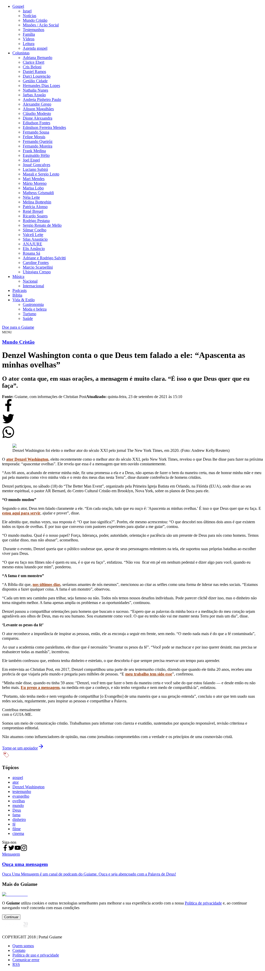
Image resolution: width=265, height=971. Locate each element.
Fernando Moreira (37, 146)
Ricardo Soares (35, 216)
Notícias (29, 15)
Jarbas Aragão (34, 95)
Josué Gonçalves (36, 165)
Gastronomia (33, 304)
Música (18, 276)
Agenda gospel (35, 48)
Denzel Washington (28, 787)
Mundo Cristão (35, 20)
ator (15, 782)
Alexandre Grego (37, 104)
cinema (18, 833)
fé (14, 824)
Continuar (11, 917)
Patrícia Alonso (35, 206)
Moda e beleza (35, 309)
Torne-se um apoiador (20, 748)
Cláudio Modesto (37, 113)
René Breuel (33, 211)
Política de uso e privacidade (35, 955)
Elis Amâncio (34, 248)
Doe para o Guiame (18, 327)
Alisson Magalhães (38, 109)
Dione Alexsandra (37, 118)
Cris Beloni (32, 67)
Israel (27, 11)
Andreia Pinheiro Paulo (42, 99)
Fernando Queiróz (38, 141)
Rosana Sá (31, 253)
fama (16, 815)
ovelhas (18, 801)
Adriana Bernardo (37, 57)
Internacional (33, 286)
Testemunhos (33, 29)
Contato (18, 950)
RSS (16, 964)
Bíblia (17, 295)
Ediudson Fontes (36, 123)
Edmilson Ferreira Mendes (44, 127)
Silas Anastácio (35, 239)
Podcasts (19, 290)
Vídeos (28, 39)
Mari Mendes (34, 178)
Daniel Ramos (34, 71)
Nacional (30, 281)
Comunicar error (25, 960)
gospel (17, 777)
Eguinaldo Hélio (36, 155)
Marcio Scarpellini (38, 267)
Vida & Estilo (23, 300)
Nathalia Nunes (35, 90)
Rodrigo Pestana (36, 220)
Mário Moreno (35, 183)
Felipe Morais (34, 137)
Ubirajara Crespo (37, 272)
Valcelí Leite (33, 234)
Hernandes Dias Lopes (41, 85)
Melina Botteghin (37, 202)
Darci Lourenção (36, 76)
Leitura (28, 43)
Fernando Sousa (36, 132)
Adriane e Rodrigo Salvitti (44, 258)
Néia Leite (31, 197)
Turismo (29, 314)
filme (16, 829)
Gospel (18, 6)
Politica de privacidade (203, 903)
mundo (18, 805)
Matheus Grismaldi (38, 192)
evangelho (20, 796)
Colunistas (21, 53)
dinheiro (19, 819)
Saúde (28, 318)
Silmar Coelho (34, 230)
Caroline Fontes (36, 262)
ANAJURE (32, 244)
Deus (16, 810)
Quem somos (23, 946)
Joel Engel (31, 160)
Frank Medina (34, 151)
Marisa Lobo (33, 188)
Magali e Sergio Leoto (41, 174)
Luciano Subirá (35, 169)
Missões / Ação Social (41, 25)
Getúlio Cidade (35, 81)
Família (29, 34)
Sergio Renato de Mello (42, 225)
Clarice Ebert (33, 62)
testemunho (21, 791)
